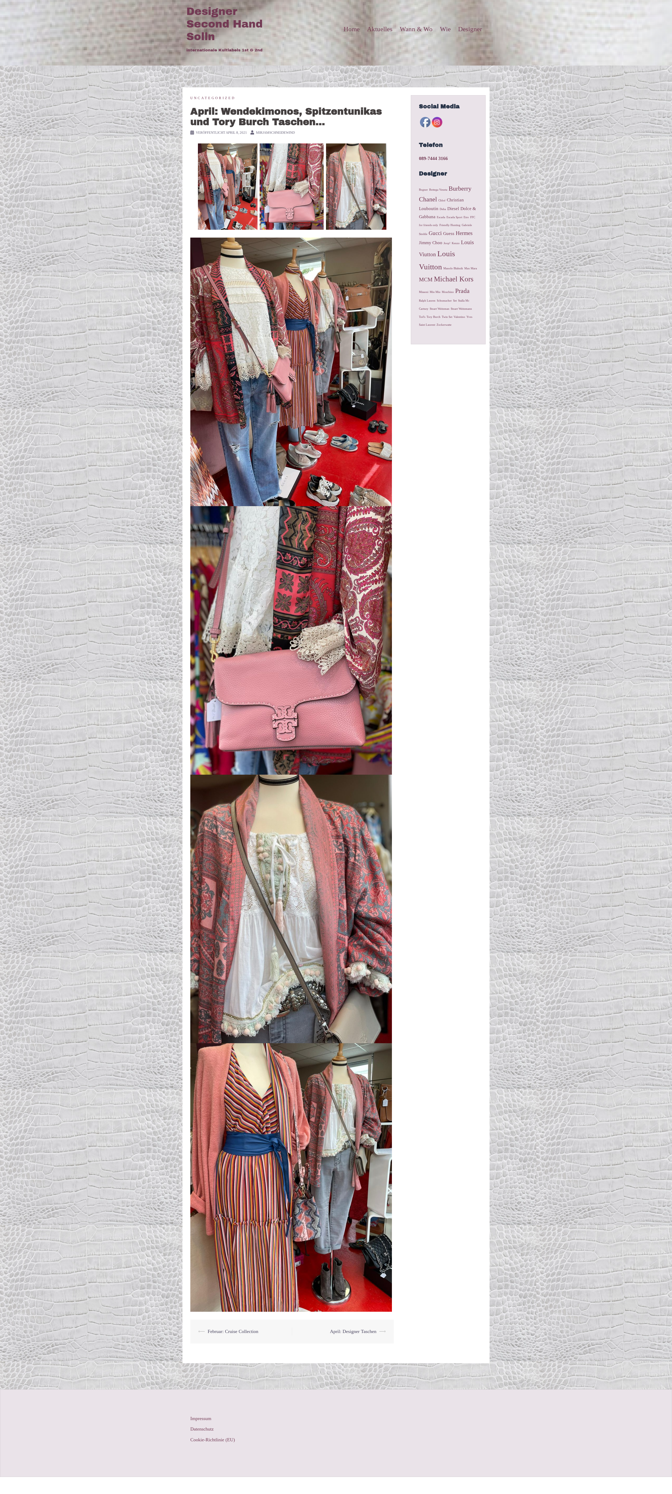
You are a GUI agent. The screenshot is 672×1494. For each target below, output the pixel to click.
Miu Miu (435, 292)
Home (352, 29)
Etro (466, 217)
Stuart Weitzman (439, 308)
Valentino (459, 316)
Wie (445, 29)
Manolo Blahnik (453, 268)
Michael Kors (454, 279)
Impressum (200, 1418)
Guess (448, 233)
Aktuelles (379, 29)
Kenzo (456, 243)
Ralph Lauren (427, 300)
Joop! (447, 243)
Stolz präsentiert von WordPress (217, 1485)
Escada (441, 217)
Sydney (274, 1485)
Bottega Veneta (438, 189)
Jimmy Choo (430, 242)
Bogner (423, 189)
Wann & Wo (416, 29)
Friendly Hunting (449, 225)
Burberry (460, 188)
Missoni (423, 292)
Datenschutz (202, 1429)
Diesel (453, 208)
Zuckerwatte (444, 324)
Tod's (422, 316)
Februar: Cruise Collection (233, 1331)
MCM (426, 279)
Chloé (441, 200)
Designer (470, 29)
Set (455, 300)
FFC (472, 217)
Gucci (435, 233)
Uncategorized (212, 98)
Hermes (464, 233)
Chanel (428, 199)
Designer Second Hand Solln (224, 24)
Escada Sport (454, 217)
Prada (462, 290)
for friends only (428, 225)
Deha (443, 209)
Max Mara (470, 268)
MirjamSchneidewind (275, 133)
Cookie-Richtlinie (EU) (212, 1439)
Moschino (448, 292)
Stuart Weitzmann (461, 308)
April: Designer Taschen (353, 1331)
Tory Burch (433, 316)
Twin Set (447, 316)
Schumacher (444, 300)
